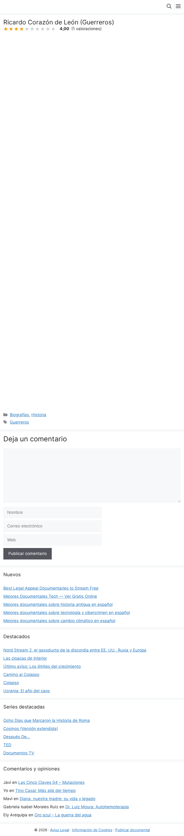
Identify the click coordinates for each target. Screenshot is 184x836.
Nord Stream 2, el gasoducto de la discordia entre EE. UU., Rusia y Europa (74, 650)
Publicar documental (132, 830)
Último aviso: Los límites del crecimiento (42, 666)
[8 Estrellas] (42, 29)
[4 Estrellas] (21, 29)
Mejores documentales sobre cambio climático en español (59, 620)
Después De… (16, 736)
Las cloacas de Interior (25, 658)
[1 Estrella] (5, 29)
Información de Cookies (92, 830)
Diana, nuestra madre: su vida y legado (57, 798)
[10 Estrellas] (53, 29)
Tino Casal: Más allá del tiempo (45, 790)
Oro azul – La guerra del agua (63, 815)
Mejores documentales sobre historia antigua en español (58, 604)
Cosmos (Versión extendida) (30, 728)
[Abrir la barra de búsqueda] (169, 6)
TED (7, 744)
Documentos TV (18, 753)
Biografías (19, 414)
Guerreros (19, 422)
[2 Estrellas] (11, 29)
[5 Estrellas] (26, 29)
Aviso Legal (59, 830)
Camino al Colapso (21, 674)
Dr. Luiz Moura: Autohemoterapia (97, 806)
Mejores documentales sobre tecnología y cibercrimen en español (66, 612)
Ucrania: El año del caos (26, 690)
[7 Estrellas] (37, 29)
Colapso (11, 682)
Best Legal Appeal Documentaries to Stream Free (50, 588)
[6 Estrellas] (32, 29)
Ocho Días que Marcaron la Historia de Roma (46, 720)
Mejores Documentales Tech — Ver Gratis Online (50, 596)
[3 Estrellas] (16, 29)
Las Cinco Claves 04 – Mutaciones (51, 782)
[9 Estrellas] (48, 29)
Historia (38, 414)
